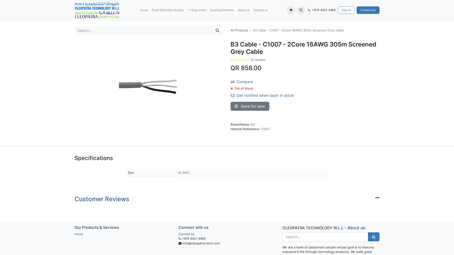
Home (78, 234)
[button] (301, 10)
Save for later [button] (252, 106)
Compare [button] (244, 81)
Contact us (187, 234)
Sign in (346, 10)
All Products (239, 30)
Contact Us (368, 10)
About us (356, 227)
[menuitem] (144, 10)
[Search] (217, 30)
